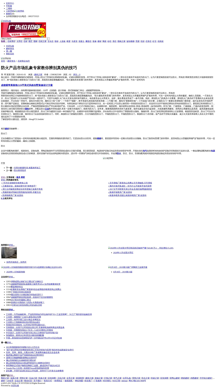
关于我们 (38, 381)
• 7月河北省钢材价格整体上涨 (14, 183)
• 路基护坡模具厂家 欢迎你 (120, 192)
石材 (26, 41)
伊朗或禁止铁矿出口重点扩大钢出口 (27, 281)
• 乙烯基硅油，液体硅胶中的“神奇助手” (18, 186)
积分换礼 (107, 381)
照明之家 (24, 378)
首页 (3, 61)
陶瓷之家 (5, 378)
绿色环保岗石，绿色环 (16, 262)
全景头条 (127, 378)
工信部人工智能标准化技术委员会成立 (23, 322)
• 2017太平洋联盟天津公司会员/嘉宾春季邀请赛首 (130, 189)
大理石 (19, 41)
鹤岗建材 (185, 378)
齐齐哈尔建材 (206, 378)
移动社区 (28, 381)
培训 (142, 41)
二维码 (9, 8)
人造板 (63, 41)
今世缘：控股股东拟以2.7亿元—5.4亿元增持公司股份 (29, 330)
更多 (3, 177)
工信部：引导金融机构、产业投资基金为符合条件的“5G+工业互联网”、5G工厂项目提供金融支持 (49, 314)
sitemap (125, 381)
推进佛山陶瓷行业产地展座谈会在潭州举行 (25, 355)
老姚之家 (99, 378)
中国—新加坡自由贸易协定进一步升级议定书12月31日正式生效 (34, 338)
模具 (18, 177)
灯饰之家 (108, 378)
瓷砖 (56, 41)
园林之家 (122, 41)
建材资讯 (11, 61)
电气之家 (118, 378)
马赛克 (75, 41)
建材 (100, 41)
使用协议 (58, 381)
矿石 (154, 41)
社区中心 (10, 3)
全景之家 (71, 378)
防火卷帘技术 (20, 170)
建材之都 (89, 378)
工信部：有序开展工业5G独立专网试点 (23, 320)
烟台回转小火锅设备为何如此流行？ (27, 295)
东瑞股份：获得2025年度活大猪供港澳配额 (25, 335)
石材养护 (12, 41)
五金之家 (33, 378)
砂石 (110, 41)
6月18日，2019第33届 (122, 272)
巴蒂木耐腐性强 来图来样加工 (27, 168)
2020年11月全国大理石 (123, 253)
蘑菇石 (89, 41)
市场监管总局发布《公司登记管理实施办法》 (26, 325)
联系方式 (48, 381)
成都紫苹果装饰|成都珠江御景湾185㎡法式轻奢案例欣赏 (35, 284)
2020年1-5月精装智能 (15, 272)
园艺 (30, 41)
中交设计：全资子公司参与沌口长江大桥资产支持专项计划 (32, 333)
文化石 (51, 41)
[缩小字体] (5, 74)
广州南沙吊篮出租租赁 (21, 292)
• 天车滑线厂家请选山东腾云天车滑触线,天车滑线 (130, 183)
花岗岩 (161, 41)
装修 (94, 41)
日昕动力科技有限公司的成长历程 (27, 305)
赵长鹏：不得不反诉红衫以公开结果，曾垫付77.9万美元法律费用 (35, 371)
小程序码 (10, 11)
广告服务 (98, 381)
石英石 (149, 41)
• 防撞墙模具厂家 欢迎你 (12, 195)
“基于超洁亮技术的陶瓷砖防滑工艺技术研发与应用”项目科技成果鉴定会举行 (40, 350)
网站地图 (79, 381)
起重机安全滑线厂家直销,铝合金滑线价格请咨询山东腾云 (36, 289)
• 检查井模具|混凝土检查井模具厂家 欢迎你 (127, 195)
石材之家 (42, 41)
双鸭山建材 (175, 378)
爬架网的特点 (17, 287)
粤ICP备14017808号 (137, 381)
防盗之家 (42, 378)
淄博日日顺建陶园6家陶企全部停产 (21, 358)
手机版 (9, 6)
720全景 (9, 381)
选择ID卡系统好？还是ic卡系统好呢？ (27, 302)
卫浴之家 (61, 378)
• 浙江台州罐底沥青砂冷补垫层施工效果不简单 (22, 189)
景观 (138, 41)
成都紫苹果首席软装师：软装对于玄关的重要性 (32, 297)
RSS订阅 (116, 381)
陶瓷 (104, 41)
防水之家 (146, 378)
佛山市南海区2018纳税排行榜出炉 (21, 360)
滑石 (114, 41)
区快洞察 (52, 378)
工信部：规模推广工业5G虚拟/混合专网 (23, 317)
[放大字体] (2, 74)
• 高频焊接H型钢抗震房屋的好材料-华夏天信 (21, 192)
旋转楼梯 (130, 41)
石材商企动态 (24, 61)
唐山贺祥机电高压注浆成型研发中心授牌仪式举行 (28, 363)
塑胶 (23, 177)
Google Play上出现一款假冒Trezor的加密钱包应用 (27, 368)
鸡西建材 (194, 378)
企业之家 (19, 381)
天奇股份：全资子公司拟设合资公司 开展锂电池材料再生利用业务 (35, 327)
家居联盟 (80, 378)
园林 (36, 41)
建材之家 (38, 74)
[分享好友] (6, 58)
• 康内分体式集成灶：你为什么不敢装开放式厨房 (130, 186)
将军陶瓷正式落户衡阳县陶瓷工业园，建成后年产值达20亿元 (33, 366)
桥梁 (68, 41)
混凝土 (81, 41)
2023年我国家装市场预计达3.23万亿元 (23, 347)
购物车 (9, 14)
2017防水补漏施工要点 (21, 300)
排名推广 (88, 381)
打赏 (3, 163)
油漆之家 (14, 378)
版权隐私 (69, 381)
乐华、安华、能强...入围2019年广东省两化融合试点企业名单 (33, 352)
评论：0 (76, 74)
